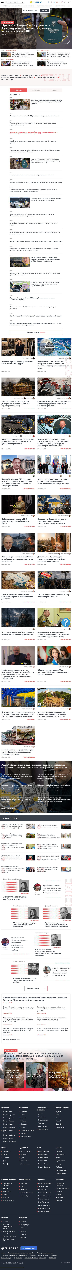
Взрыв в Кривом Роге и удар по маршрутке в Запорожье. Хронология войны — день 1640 (18, 1008)
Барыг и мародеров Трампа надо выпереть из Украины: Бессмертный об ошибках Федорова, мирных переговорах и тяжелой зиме (52, 442)
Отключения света (31, 75)
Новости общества (29, 488)
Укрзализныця (43, 1129)
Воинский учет (25, 1196)
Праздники (59, 1179)
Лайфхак (59, 1167)
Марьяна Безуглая (44, 1208)
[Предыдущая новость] (2, 1068)
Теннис (58, 1118)
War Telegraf (45, 50)
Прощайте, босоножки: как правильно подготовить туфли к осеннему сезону (33, 224)
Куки (35, 10)
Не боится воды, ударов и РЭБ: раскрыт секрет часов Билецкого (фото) (15, 521)
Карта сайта (18, 1258)
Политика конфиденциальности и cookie (21, 1253)
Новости (5, 1108)
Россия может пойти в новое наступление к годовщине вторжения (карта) (52, 1019)
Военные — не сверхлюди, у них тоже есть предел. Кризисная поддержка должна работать (62, 972)
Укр (69, 2)
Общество (23, 1108)
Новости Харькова (9, 1115)
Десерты (23, 1231)
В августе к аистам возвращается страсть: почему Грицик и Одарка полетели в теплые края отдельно (51, 714)
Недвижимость (43, 1120)
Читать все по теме (8, 808)
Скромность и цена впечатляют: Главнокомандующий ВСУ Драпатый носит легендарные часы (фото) (53, 634)
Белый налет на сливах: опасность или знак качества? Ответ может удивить (33, 142)
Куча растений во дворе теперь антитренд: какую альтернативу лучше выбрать (11, 835)
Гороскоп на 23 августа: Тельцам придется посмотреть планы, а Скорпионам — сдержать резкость (32, 215)
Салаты (23, 1234)
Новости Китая (43, 1164)
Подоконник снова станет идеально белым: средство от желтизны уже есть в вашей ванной (48, 835)
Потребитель (60, 1154)
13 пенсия (6, 1221)
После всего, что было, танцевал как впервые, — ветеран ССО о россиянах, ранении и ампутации (58, 54)
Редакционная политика (45, 1253)
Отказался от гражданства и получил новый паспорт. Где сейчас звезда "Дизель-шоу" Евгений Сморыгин (12, 869)
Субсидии (24, 1121)
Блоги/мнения (25, 893)
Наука (3, 1148)
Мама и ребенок (26, 1151)
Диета (22, 1157)
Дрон (4, 1161)
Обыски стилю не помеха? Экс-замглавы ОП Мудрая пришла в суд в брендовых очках (52, 672)
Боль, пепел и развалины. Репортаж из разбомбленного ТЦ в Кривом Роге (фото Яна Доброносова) (17, 441)
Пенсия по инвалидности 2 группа (8, 1226)
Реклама (33, 1255)
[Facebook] (48, 2)
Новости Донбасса (9, 1135)
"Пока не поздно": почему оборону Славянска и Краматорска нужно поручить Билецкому (33, 124)
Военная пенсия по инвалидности (9, 1232)
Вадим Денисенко (19, 961)
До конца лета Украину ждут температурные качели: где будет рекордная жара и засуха (51, 559)
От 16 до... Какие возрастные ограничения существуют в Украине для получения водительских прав (45, 284)
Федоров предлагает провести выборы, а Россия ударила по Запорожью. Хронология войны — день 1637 (18, 1020)
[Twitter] (59, 2)
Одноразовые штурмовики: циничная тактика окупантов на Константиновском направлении (56, 924)
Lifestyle (58, 1148)
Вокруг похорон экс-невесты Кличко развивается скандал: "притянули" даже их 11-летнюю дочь (11, 858)
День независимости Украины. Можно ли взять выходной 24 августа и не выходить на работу (35, 233)
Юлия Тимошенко (44, 1205)
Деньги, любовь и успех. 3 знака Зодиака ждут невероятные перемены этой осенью (57, 1074)
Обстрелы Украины (10, 75)
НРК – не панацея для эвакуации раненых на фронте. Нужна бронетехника (24, 924)
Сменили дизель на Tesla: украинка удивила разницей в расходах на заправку (46, 199)
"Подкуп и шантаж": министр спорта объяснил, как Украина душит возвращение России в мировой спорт (53, 481)
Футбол (58, 1112)
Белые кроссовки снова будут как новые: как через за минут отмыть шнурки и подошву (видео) (12, 826)
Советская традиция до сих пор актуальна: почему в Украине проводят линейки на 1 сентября (46, 102)
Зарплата (24, 1112)
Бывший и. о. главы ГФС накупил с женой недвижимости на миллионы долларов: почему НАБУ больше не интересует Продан (16, 482)
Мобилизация (7, 80)
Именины (59, 1200)
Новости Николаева (9, 1141)
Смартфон (6, 1164)
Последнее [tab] (18, 90)
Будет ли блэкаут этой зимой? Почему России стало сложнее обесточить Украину (32, 299)
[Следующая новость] (70, 1068)
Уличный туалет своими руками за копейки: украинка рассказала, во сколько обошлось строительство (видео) (33, 190)
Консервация (25, 1225)
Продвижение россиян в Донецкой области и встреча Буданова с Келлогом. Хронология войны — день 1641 (58, 63)
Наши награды (43, 1255)
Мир (39, 1148)
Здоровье (23, 1148)
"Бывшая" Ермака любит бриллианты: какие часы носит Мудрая (17, 363)
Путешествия (60, 1161)
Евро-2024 (59, 1124)
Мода (58, 1157)
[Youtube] (57, 2)
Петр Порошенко (43, 1202)
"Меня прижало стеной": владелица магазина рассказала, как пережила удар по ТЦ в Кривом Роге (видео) (23, 55)
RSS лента (52, 1258)
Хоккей (58, 1121)
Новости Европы (43, 1151)
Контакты (54, 1255)
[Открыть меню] (2, 2)
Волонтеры (6, 1197)
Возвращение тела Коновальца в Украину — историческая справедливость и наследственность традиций (19, 944)
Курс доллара (42, 1126)
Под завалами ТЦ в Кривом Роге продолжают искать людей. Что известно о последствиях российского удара (53, 365)
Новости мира (10, 59)
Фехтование (60, 1127)
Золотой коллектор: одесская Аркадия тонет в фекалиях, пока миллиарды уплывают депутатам (17, 752)
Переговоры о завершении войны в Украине (18, 6)
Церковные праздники (60, 1184)
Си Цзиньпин (42, 1189)
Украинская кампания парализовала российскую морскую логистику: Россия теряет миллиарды (48, 952)
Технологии (6, 1151)
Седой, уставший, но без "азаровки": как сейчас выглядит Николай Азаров (35, 316)
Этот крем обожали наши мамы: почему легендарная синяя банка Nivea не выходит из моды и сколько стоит (14, 1075)
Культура (59, 1164)
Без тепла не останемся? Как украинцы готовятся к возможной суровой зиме (18, 633)
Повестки (24, 1183)
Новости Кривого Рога (8, 1131)
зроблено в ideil (66, 1262)
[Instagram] (62, 2)
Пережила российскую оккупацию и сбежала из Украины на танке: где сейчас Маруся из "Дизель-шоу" (48, 858)
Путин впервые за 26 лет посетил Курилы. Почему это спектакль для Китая (25, 980)
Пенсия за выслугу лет (9, 1240)
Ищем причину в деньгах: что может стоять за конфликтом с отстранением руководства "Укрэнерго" (17, 800)
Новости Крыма (8, 1138)
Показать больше (33, 332)
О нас (3, 1253)
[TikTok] (64, 2)
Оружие (5, 1194)
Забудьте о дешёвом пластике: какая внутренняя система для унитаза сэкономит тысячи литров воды (35, 324)
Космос (5, 1154)
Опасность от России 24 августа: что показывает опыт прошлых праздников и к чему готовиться (52, 521)
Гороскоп (59, 1151)
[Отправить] (22, 2)
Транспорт (41, 1117)
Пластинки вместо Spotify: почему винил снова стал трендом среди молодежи (33, 308)
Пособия (23, 1133)
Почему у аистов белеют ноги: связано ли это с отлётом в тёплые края (36, 241)
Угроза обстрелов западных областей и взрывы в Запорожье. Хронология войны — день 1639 (52, 1009)
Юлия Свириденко (44, 1211)
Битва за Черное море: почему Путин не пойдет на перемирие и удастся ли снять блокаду (17, 559)
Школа (23, 1127)
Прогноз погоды (26, 1136)
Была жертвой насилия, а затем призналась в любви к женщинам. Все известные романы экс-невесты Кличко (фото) (34, 1056)
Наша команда (6, 1258)
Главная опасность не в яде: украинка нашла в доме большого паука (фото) (36, 182)
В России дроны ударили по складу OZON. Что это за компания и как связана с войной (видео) (23, 63)
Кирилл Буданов (43, 1199)
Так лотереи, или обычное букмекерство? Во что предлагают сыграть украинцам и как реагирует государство (52, 776)
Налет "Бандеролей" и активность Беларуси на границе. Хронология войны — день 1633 (52, 1029)
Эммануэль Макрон (44, 1193)
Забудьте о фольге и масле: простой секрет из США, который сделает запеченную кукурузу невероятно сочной (34, 249)
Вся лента (13, 94)
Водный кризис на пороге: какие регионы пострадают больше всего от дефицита (17, 596)
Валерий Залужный (44, 1196)
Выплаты (24, 1118)
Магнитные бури (61, 1170)
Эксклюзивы (59, 6)
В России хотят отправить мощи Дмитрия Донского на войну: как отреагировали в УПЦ (15, 403)
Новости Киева (8, 1112)
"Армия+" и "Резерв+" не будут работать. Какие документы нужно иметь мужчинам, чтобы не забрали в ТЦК (26, 28)
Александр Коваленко (5, 948)
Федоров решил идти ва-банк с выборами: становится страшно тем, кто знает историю (15, 897)
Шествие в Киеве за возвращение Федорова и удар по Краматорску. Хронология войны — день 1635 (18, 1030)
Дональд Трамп (43, 1186)
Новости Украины (11, 50)
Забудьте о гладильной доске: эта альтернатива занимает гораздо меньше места (47, 869)
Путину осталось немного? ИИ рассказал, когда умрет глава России (34, 116)
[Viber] (51, 2)
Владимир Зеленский (45, 1183)
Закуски (23, 1237)
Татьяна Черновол (37, 893)
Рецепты (23, 1218)
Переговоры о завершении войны (17, 77)
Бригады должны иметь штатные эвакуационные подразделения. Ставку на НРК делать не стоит (52, 889)
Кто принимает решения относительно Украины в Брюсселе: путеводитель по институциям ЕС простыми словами (18, 714)
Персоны (41, 1179)
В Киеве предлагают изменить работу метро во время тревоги (53, 595)
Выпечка (23, 1221)
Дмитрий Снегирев (51, 906)
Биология (6, 1157)
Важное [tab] (54, 90)
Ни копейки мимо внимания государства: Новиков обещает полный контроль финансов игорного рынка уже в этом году (17, 776)
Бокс (57, 1115)
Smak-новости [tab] (36, 90)
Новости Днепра (8, 1118)
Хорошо (44, 10)
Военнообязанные (27, 1193)
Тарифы (41, 1123)
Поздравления (61, 1173)
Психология (24, 1161)
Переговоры (7, 1191)
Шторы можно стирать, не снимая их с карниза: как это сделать (32, 175)
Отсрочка (24, 1189)
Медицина (24, 1124)
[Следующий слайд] (70, 6)
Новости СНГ (42, 1161)
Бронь (23, 1186)
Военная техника (8, 1200)
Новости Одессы (8, 1121)
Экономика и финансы (42, 1109)
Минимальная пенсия (10, 1236)
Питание (23, 1154)
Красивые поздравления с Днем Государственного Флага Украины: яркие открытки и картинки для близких (35, 151)
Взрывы (5, 1188)
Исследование (25, 1164)
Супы (22, 1228)
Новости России (43, 1157)
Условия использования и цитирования (14, 1255)
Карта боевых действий (7, 1184)
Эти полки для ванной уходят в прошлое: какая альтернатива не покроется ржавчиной (47, 846)
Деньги (40, 1114)
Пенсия (4, 1218)
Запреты (59, 1194)
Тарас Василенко (47, 976)
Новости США (43, 1154)
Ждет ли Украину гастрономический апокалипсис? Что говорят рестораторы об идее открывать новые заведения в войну (54, 800)
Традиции (59, 1191)
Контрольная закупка (44, 6)
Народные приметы (62, 1188)
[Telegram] (54, 2)
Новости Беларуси (44, 1167)
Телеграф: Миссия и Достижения (35, 1258)
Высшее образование (28, 1130)
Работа (23, 1115)
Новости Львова (8, 1124)
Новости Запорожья (9, 1127)
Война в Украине (8, 1179)
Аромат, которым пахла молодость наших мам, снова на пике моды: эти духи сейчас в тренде (35, 274)
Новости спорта (62, 1108)
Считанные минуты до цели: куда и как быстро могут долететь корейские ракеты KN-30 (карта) (54, 403)
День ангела (60, 1197)
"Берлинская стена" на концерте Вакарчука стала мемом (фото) (35, 1074)
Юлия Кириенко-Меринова (12, 879)
